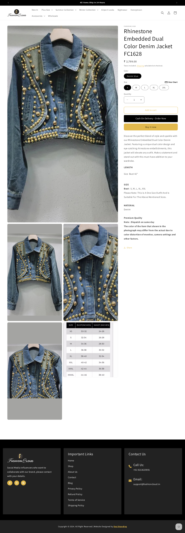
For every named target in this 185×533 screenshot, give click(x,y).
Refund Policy (75, 494)
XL (154, 87)
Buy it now (150, 127)
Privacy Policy (75, 488)
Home (71, 460)
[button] (47, 10)
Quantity (127, 94)
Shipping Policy (76, 505)
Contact (72, 477)
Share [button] (129, 247)
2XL (164, 87)
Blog (70, 483)
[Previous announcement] (8, 2)
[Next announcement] (177, 2)
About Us (72, 471)
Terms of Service (76, 499)
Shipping (140, 66)
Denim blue (132, 76)
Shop (70, 466)
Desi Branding (120, 526)
